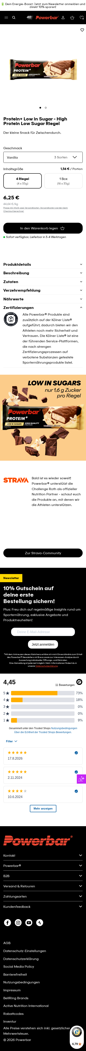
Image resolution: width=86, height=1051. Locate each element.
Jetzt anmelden (43, 644)
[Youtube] (29, 922)
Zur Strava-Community (43, 553)
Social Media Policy (18, 966)
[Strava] (39, 922)
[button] (81, 17)
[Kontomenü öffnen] (63, 17)
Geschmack (12, 148)
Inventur (9, 1021)
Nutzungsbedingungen (21, 982)
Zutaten (10, 281)
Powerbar (23, 1040)
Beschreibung (16, 273)
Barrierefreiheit (15, 974)
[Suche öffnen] (13, 17)
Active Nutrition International (26, 1006)
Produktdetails (17, 264)
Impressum (12, 990)
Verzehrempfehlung (21, 290)
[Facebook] (7, 922)
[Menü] (6, 17)
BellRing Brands (15, 998)
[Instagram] (18, 922)
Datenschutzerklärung (21, 959)
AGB (6, 943)
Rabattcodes (13, 1014)
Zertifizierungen (18, 307)
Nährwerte (13, 299)
